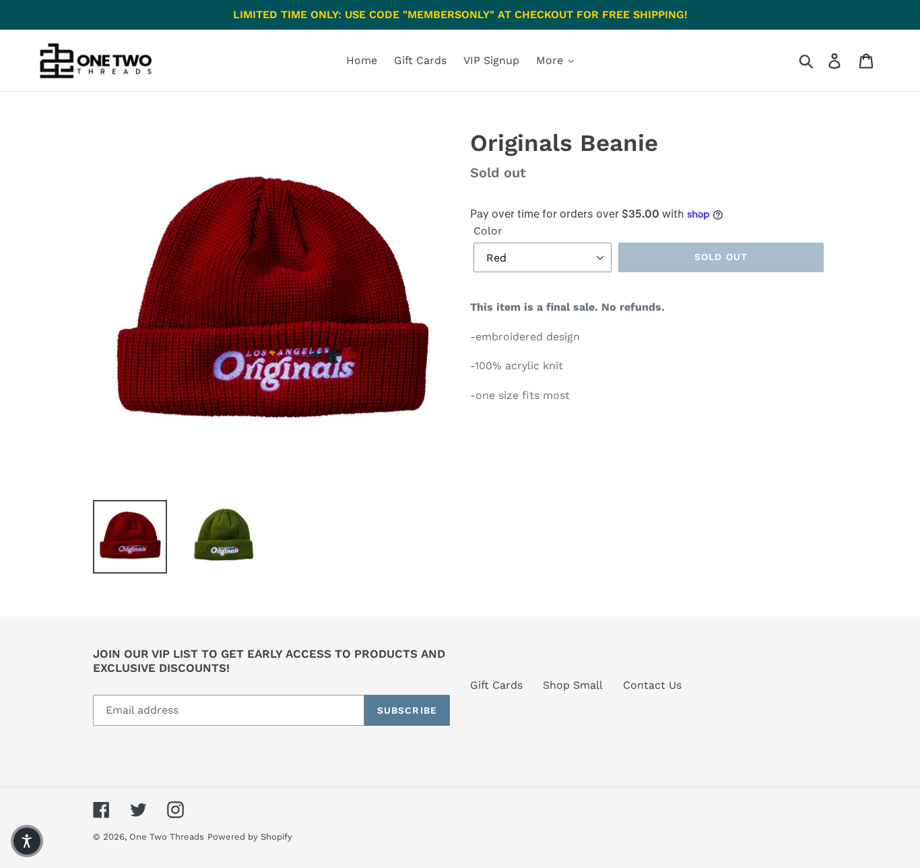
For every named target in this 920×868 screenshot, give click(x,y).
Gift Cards (496, 685)
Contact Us (652, 685)
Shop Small (573, 685)
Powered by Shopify (249, 837)
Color (487, 230)
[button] (27, 841)
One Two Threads (166, 837)
